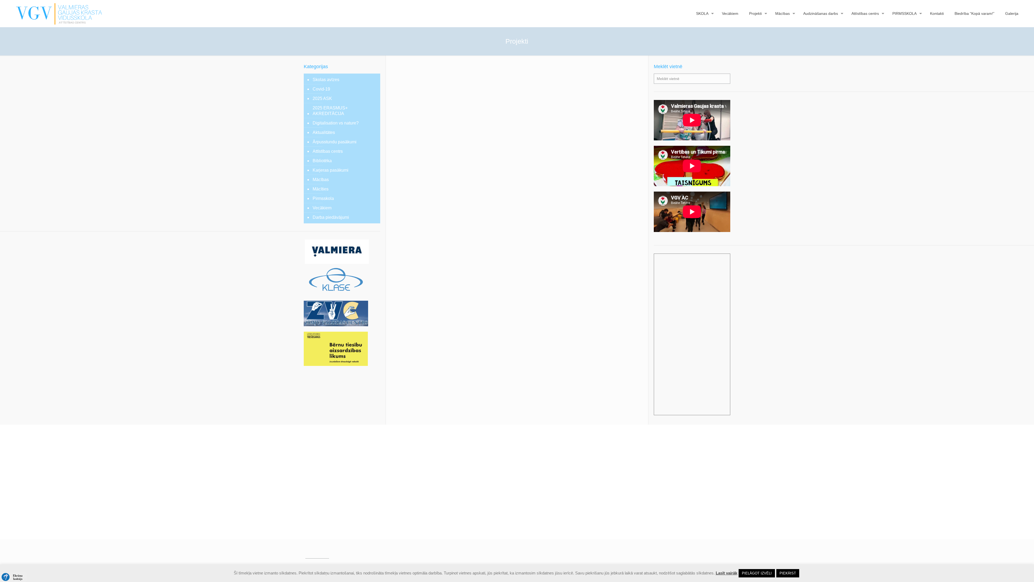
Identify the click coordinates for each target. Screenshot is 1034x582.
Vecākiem (322, 208)
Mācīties (321, 189)
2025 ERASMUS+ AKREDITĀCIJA (330, 111)
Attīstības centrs (328, 151)
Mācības (321, 179)
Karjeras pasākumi (330, 170)
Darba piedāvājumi (331, 217)
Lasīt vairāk (726, 573)
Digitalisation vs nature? (336, 123)
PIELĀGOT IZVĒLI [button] (757, 573)
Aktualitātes (324, 132)
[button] (13, 577)
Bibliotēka (322, 160)
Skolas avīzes (326, 79)
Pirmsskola (323, 198)
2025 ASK (322, 98)
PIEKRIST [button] (788, 573)
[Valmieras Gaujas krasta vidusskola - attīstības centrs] (59, 13)
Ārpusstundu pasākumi (335, 142)
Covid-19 (321, 89)
